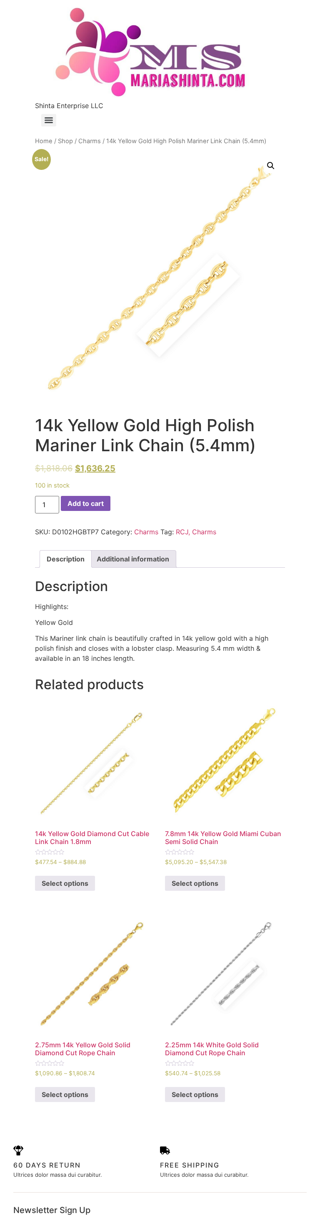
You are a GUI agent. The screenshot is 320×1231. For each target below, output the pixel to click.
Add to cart (86, 503)
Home (43, 141)
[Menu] (48, 120)
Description (66, 559)
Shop (65, 141)
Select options (65, 883)
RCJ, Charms (196, 532)
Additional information (133, 559)
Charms (89, 141)
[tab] (66, 559)
